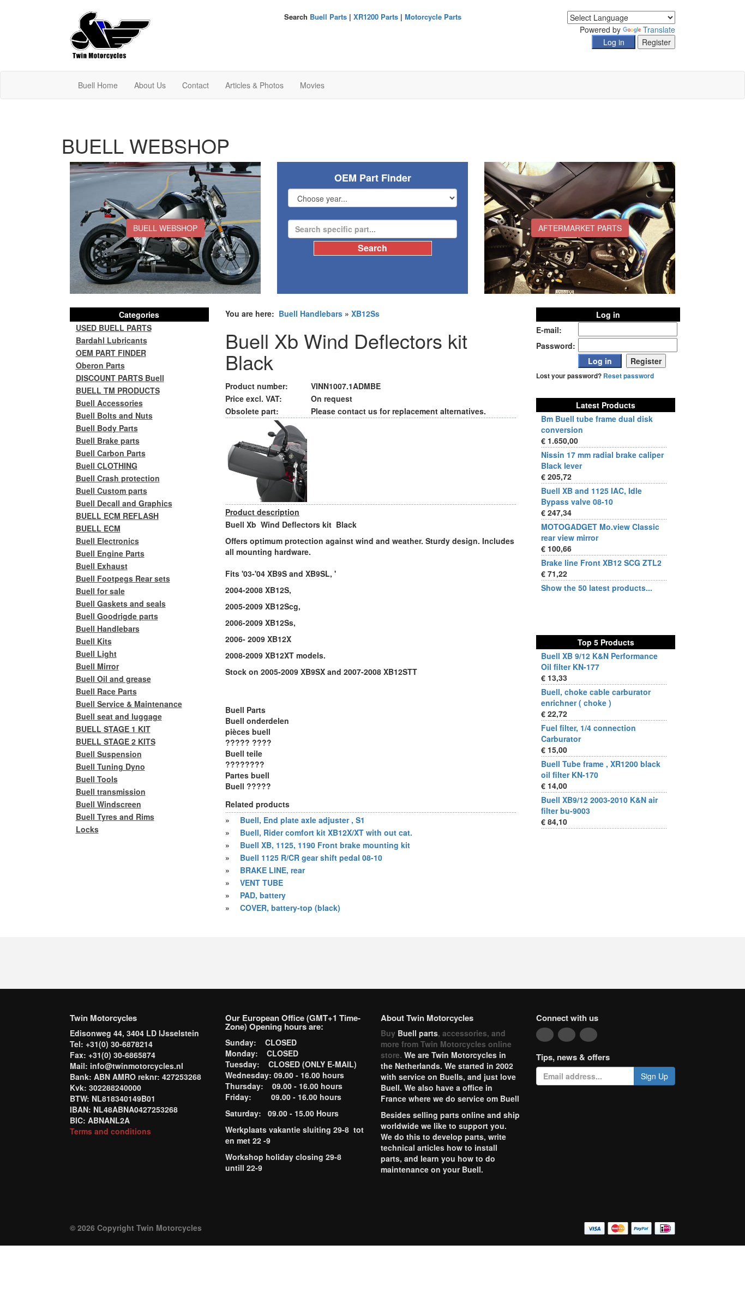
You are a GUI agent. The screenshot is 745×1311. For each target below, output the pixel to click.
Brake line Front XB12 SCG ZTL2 (601, 562)
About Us (150, 85)
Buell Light (96, 653)
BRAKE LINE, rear (272, 870)
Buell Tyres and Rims (115, 816)
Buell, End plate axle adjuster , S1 (302, 819)
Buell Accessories (109, 402)
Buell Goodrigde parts (117, 616)
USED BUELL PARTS (114, 327)
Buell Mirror (97, 666)
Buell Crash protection (118, 478)
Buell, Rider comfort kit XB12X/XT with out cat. (326, 832)
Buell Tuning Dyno (110, 766)
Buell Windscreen (108, 804)
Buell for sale (100, 590)
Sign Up (654, 1076)
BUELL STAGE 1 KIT (113, 728)
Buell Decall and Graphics (124, 503)
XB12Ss (365, 313)
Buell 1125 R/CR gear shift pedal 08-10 (311, 857)
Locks (87, 829)
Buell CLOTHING (106, 465)
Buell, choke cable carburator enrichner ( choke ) (596, 697)
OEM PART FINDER (111, 352)
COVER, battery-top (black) (290, 907)
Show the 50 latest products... (596, 587)
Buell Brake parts (108, 440)
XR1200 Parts (375, 16)
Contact (195, 85)
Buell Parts (328, 16)
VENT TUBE (261, 882)
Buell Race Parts (106, 691)
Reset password (628, 375)
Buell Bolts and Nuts (114, 415)
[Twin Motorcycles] (110, 34)
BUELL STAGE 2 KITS (115, 741)
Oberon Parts (100, 365)
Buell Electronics (107, 540)
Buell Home (98, 85)
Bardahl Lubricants (111, 340)
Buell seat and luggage (119, 716)
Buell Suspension (109, 753)
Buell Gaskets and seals (121, 603)
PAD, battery (263, 895)
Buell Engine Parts (110, 553)
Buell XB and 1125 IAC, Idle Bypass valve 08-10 (591, 496)
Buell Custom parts (111, 490)
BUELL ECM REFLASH (117, 515)
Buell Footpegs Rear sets (123, 578)
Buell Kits (94, 641)
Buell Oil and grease (113, 678)
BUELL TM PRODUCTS (118, 390)
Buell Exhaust (102, 565)
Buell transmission (111, 791)
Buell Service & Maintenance (129, 703)
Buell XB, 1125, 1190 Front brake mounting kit (325, 844)
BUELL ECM (98, 528)
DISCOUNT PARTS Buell (120, 377)
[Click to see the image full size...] (266, 460)
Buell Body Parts (107, 427)
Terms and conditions (110, 1131)
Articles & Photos (254, 85)
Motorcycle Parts (433, 16)
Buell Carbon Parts (111, 453)
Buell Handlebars (311, 313)
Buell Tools (97, 779)
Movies (312, 85)
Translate (659, 29)
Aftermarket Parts (580, 227)
